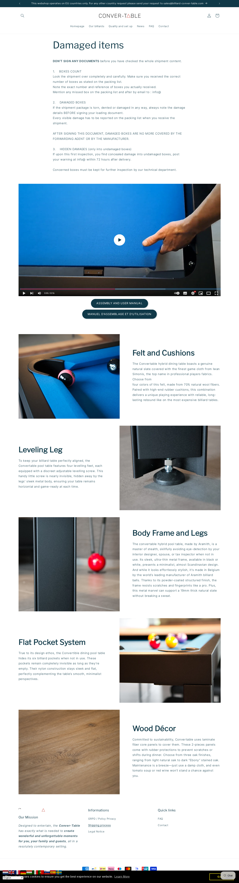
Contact (163, 825)
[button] (23, 16)
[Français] (17, 872)
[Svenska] (59, 872)
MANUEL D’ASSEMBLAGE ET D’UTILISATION (119, 314)
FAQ (160, 819)
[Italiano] (35, 872)
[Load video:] (120, 240)
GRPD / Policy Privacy (102, 819)
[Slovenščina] (47, 872)
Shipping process (99, 825)
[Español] (53, 872)
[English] (12, 872)
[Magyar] (29, 872)
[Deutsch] (23, 872)
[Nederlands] (6, 872)
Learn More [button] (122, 876)
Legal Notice (96, 831)
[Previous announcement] (19, 3)
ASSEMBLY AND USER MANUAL (119, 303)
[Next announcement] (219, 3)
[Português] (41, 872)
